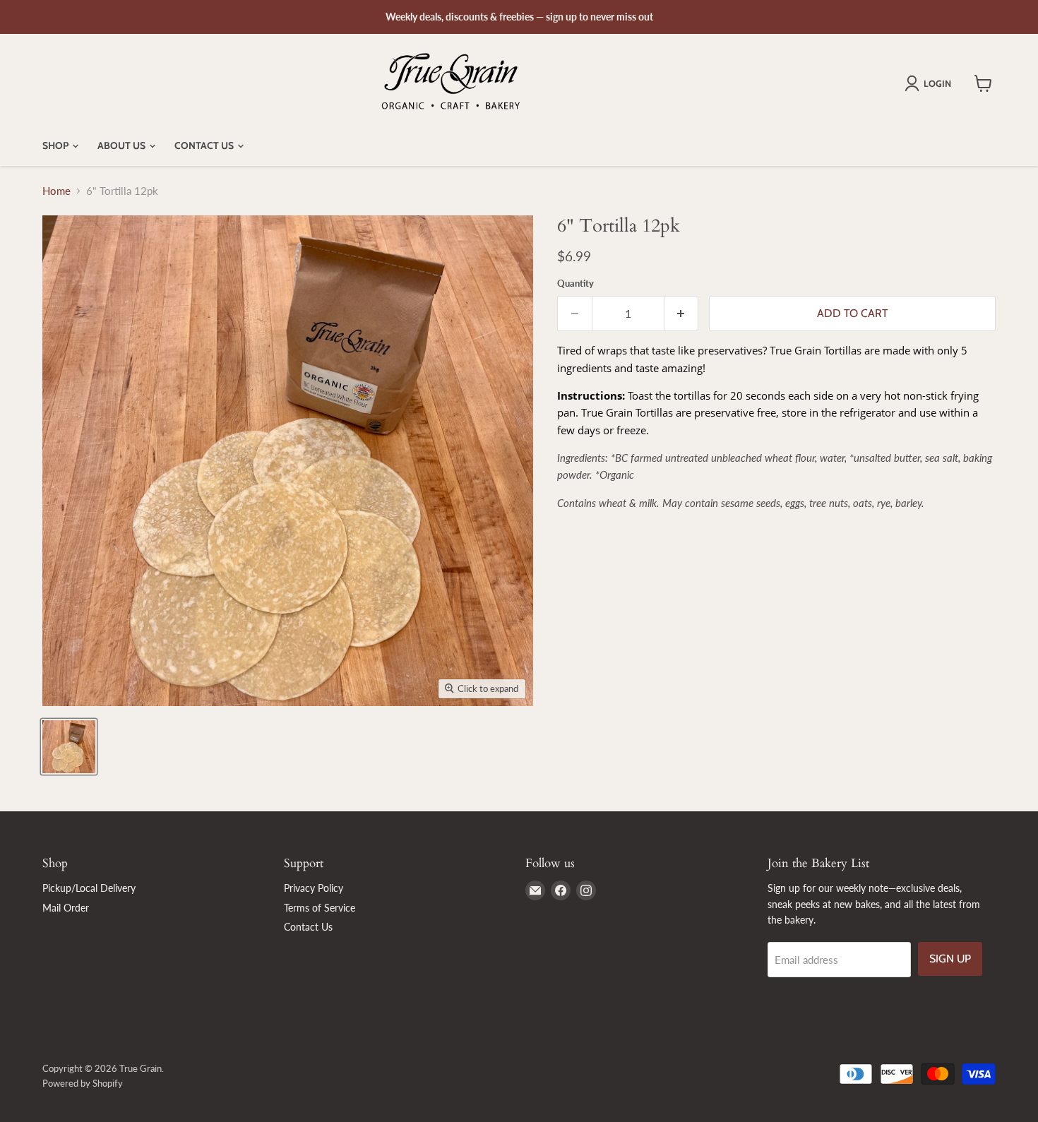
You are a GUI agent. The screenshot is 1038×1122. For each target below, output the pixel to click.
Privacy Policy (313, 888)
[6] (69, 747)
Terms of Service (319, 908)
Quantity (575, 283)
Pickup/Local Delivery (89, 888)
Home (56, 191)
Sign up (950, 958)
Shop (56, 145)
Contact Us (205, 145)
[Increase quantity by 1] (681, 313)
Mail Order (65, 908)
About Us (122, 145)
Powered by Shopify (82, 1083)
